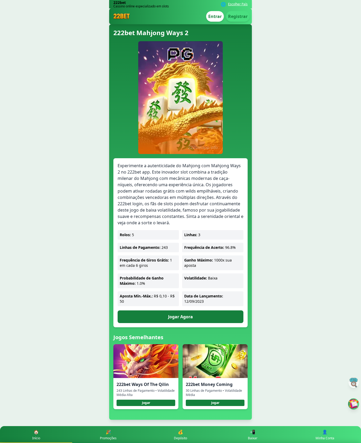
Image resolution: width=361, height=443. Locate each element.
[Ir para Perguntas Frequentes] (353, 382)
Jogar (146, 402)
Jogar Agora (180, 317)
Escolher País (238, 4)
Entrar (215, 16)
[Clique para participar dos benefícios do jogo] (353, 403)
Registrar (238, 16)
